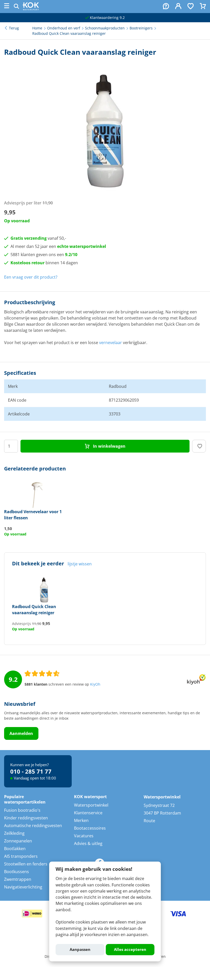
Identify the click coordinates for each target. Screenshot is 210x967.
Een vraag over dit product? (30, 277)
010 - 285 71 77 (30, 771)
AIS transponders (21, 856)
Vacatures (83, 836)
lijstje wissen (80, 564)
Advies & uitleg (88, 843)
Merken (81, 820)
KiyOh (95, 684)
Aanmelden (21, 733)
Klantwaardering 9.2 (107, 17)
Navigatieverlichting (23, 887)
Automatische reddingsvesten (33, 825)
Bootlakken (15, 848)
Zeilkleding (14, 833)
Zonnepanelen (18, 841)
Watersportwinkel (91, 805)
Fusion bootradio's (22, 810)
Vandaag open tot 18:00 (35, 778)
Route (149, 820)
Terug (14, 28)
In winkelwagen (108, 446)
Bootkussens (16, 871)
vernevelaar (110, 342)
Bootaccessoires (90, 828)
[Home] (31, 9)
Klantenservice (88, 813)
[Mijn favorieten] (190, 6)
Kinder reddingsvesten (26, 818)
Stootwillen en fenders (25, 864)
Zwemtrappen (17, 879)
